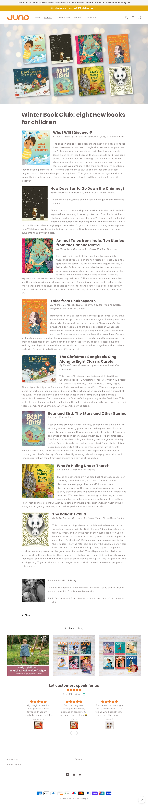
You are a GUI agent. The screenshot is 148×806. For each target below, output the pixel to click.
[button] (49, 17)
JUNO (69, 799)
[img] (74, 690)
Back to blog (76, 628)
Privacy (78, 759)
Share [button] (27, 615)
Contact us (12, 759)
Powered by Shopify (80, 799)
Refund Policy (14, 764)
